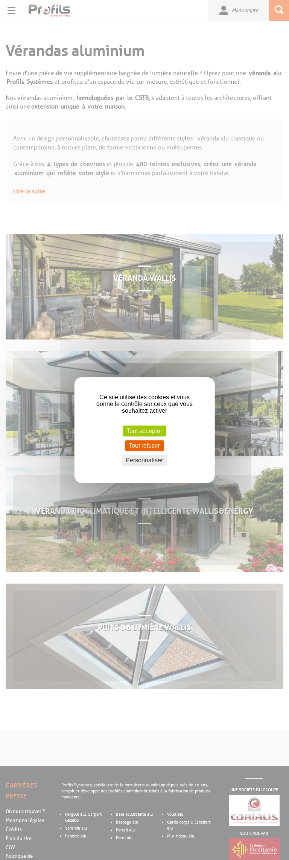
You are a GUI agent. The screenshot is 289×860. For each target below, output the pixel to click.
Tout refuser (144, 445)
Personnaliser (144, 460)
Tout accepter (144, 431)
